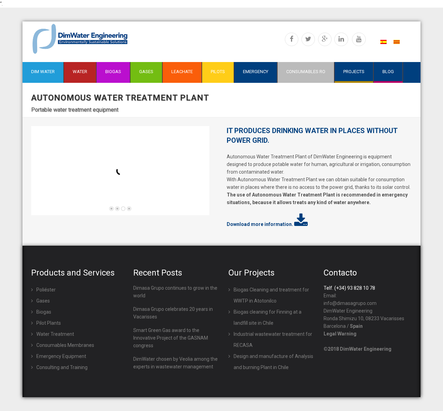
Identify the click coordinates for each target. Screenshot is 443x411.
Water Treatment (55, 334)
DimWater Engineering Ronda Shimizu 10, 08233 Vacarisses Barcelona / (364, 318)
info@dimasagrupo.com (350, 303)
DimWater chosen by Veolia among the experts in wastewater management (175, 362)
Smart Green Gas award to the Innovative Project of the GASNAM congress (170, 337)
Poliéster (46, 289)
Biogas (43, 312)
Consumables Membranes (65, 345)
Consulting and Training (62, 367)
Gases (43, 301)
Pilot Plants (48, 323)
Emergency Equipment (61, 356)
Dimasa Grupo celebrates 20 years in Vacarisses (173, 313)
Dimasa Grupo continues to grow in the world (175, 291)
